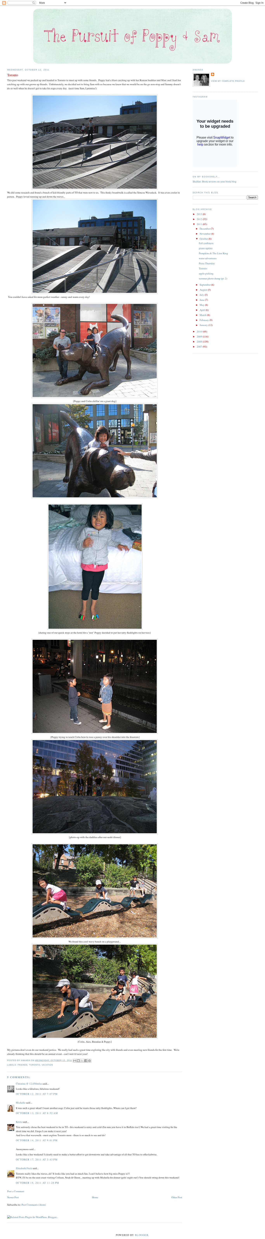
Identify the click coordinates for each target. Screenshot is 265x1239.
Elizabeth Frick (24, 1168)
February (205, 320)
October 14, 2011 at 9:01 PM (37, 1140)
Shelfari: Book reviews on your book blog (214, 181)
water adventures (208, 258)
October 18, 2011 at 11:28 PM (37, 1182)
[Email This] (75, 1061)
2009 (200, 336)
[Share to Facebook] (86, 1061)
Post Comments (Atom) (34, 1204)
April (203, 310)
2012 (200, 219)
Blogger (141, 1235)
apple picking (206, 273)
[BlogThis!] (78, 1061)
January (204, 325)
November (205, 233)
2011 (200, 224)
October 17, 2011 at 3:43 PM (37, 1159)
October (204, 238)
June (202, 300)
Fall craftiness (206, 243)
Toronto (34, 1065)
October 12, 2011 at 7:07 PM (37, 1094)
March (203, 315)
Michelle (20, 1102)
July (202, 295)
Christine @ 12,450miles (29, 1083)
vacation (47, 1065)
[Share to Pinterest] (89, 1061)
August (204, 289)
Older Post (176, 1197)
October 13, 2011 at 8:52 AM (37, 1113)
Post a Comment (15, 1191)
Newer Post (13, 1197)
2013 (200, 214)
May (202, 305)
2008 (200, 341)
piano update (206, 248)
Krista (19, 1122)
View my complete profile (228, 81)
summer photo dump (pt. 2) (213, 278)
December (205, 228)
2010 (200, 331)
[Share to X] (82, 1061)
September (205, 284)
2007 (200, 346)
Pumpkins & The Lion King (213, 253)
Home (95, 1197)
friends (23, 1065)
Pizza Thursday (207, 263)
